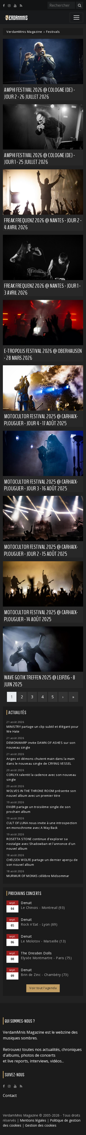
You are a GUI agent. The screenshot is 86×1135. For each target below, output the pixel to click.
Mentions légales (33, 1120)
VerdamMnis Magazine (24, 31)
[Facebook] (4, 5)
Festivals (53, 31)
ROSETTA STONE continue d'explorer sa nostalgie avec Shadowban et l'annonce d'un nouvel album (40, 844)
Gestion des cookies (40, 1125)
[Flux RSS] (21, 5)
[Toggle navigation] (76, 17)
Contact (10, 1095)
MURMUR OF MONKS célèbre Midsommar (37, 876)
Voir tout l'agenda (43, 988)
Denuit (26, 902)
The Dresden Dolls (36, 953)
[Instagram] (9, 5)
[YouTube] (15, 5)
